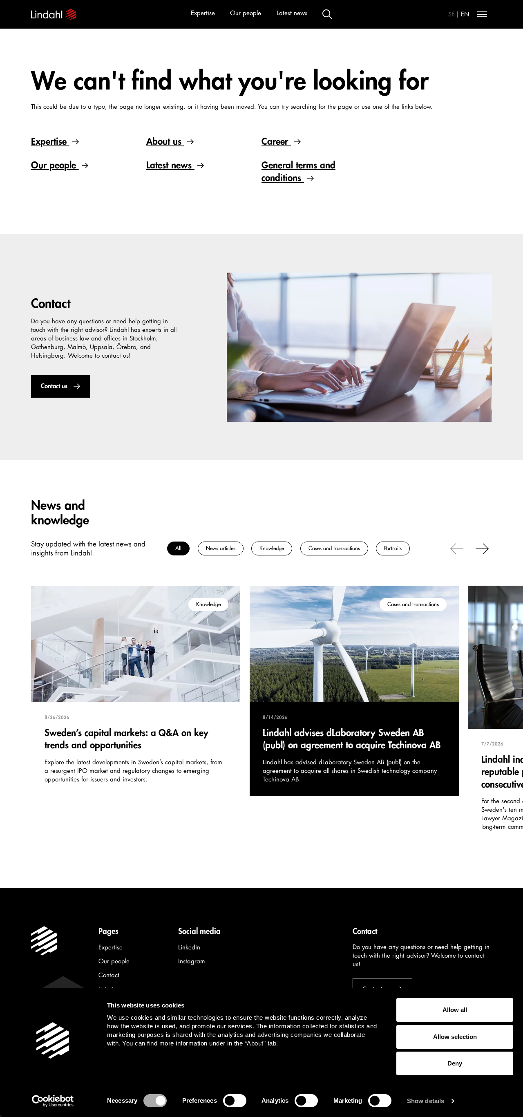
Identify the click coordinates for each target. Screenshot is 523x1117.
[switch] (234, 1100)
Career (276, 141)
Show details (425, 1100)
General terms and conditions (298, 171)
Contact (108, 975)
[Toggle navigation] (482, 14)
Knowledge (271, 548)
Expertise (203, 13)
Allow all (455, 1009)
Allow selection (455, 1036)
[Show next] (482, 548)
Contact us (53, 386)
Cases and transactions (334, 548)
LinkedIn (189, 948)
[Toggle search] (327, 14)
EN (465, 14)
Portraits (393, 548)
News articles (220, 548)
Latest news (292, 13)
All (178, 548)
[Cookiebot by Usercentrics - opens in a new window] (53, 1101)
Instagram (191, 961)
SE (451, 14)
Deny (454, 1063)
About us (165, 141)
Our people (245, 13)
